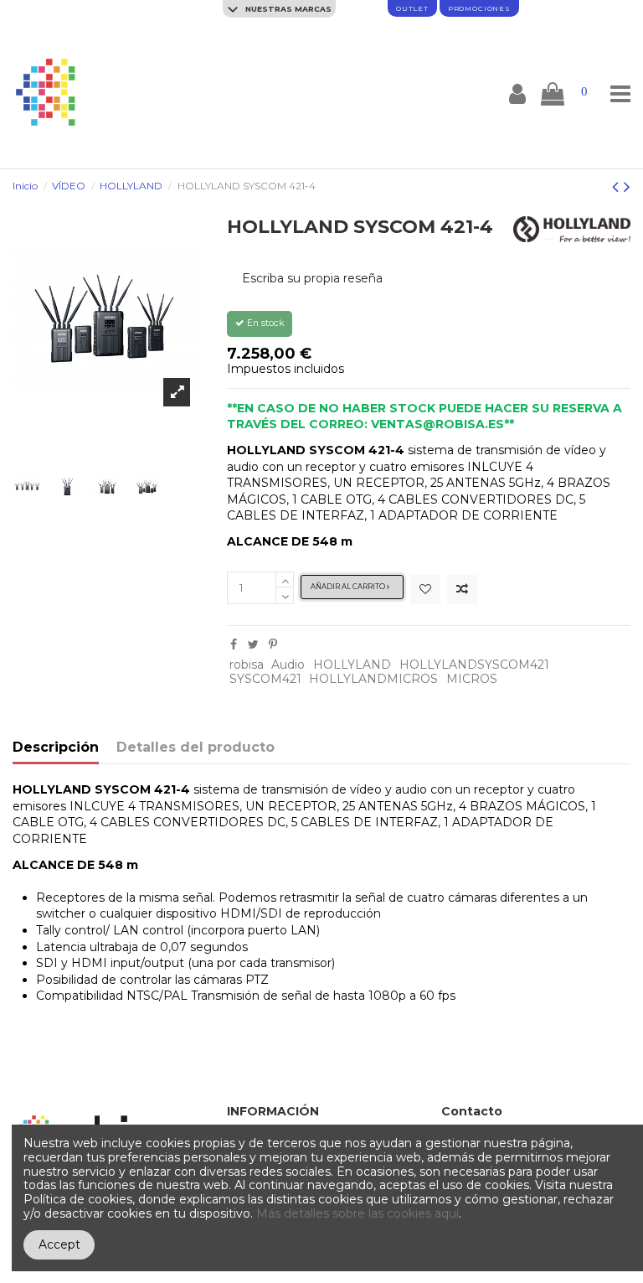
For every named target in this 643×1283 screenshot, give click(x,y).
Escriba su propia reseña (312, 278)
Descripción (56, 748)
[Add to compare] (462, 589)
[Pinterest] (273, 644)
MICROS (471, 678)
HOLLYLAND (352, 664)
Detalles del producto (195, 748)
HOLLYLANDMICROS (373, 678)
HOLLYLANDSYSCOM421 (474, 664)
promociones (479, 8)
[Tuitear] (253, 644)
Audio (288, 664)
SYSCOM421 (265, 678)
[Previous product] (618, 186)
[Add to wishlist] (425, 589)
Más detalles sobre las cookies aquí (357, 1213)
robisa (246, 664)
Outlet (412, 8)
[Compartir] (233, 644)
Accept (59, 1244)
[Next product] (627, 186)
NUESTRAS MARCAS (287, 8)
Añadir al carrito (349, 586)
